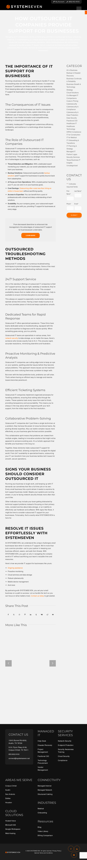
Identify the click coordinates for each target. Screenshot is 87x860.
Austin (7, 790)
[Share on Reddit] (47, 614)
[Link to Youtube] (74, 855)
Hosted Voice (10, 820)
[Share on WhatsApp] (19, 614)
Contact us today (37, 596)
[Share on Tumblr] (36, 614)
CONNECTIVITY (49, 780)
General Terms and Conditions (43, 853)
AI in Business (72, 70)
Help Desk (42, 741)
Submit (74, 215)
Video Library (43, 831)
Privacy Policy (56, 851)
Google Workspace (12, 829)
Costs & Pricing (72, 101)
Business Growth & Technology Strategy (74, 87)
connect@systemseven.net (19, 758)
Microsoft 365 (10, 825)
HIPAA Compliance (74, 132)
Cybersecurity (72, 104)
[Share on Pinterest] (25, 614)
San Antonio (10, 794)
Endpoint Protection (65, 745)
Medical (41, 808)
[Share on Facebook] (8, 614)
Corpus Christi (11, 786)
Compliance (62, 760)
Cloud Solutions (73, 92)
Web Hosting (10, 833)
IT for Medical (72, 137)
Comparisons (72, 98)
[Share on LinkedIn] (30, 614)
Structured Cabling (45, 794)
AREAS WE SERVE (18, 780)
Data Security (72, 118)
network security (11, 338)
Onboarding (42, 812)
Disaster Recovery (45, 745)
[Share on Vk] (42, 614)
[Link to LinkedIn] (77, 849)
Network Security (64, 741)
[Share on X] (14, 614)
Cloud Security (63, 756)
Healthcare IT (72, 123)
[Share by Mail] (53, 614)
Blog (39, 827)
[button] (86, 12)
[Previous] (8, 663)
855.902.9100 (14, 754)
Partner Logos (72, 154)
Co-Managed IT (72, 95)
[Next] (52, 663)
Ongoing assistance (15, 568)
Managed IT (71, 151)
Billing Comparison (45, 835)
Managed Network (45, 790)
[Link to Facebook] (71, 849)
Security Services (73, 157)
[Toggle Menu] (78, 8)
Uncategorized (72, 165)
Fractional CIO (72, 120)
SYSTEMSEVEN (35, 851)
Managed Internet (44, 786)
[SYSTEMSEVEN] (25, 7)
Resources (45, 821)
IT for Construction (73, 134)
